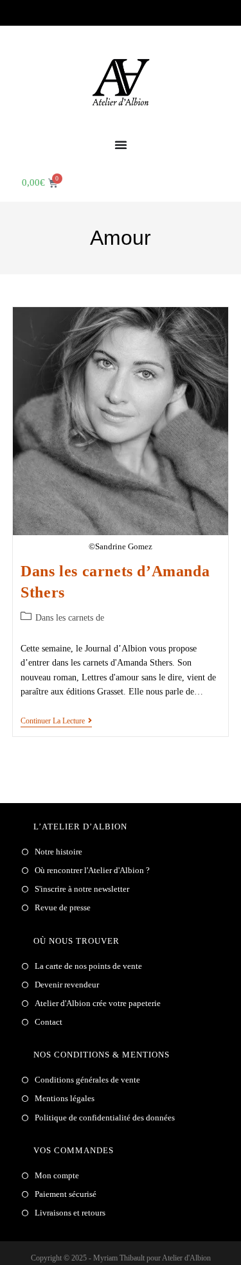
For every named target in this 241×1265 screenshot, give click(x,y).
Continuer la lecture (56, 720)
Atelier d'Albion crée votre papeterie (98, 1003)
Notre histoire (58, 851)
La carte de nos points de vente (88, 966)
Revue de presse (63, 907)
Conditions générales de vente (87, 1079)
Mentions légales (64, 1098)
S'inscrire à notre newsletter (82, 889)
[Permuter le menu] (120, 144)
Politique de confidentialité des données (105, 1117)
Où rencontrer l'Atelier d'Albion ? (92, 870)
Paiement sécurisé (65, 1194)
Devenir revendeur (67, 984)
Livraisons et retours (70, 1212)
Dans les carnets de (69, 618)
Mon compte (57, 1175)
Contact (48, 1022)
